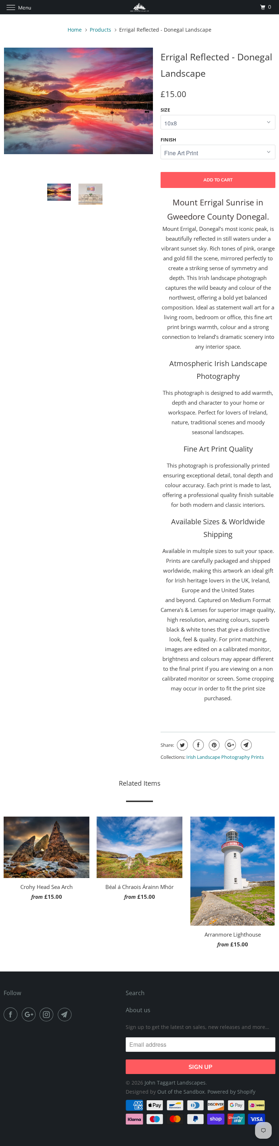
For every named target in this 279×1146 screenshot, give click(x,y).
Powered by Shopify (231, 1091)
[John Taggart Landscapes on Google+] (30, 1014)
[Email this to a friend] (245, 745)
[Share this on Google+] (229, 745)
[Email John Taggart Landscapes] (66, 1014)
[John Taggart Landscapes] (139, 7)
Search (135, 993)
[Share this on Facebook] (197, 745)
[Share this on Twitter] (181, 745)
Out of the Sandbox (181, 1091)
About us (138, 1010)
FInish (168, 139)
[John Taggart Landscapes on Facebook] (12, 1014)
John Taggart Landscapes (175, 1082)
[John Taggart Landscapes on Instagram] (48, 1014)
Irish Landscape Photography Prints (225, 757)
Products (100, 29)
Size (165, 110)
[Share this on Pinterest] (213, 745)
